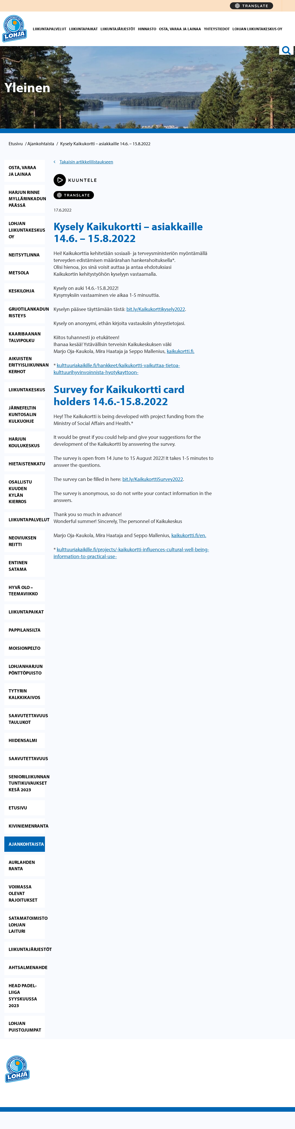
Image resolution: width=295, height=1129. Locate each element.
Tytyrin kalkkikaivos (24, 694)
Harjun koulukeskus (24, 442)
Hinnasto (147, 29)
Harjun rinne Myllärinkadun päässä (27, 198)
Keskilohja (22, 291)
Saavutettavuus (27, 758)
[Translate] (251, 5)
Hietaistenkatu (27, 464)
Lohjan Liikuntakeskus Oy (257, 29)
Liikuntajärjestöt (118, 29)
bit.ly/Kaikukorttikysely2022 (155, 309)
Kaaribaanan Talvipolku (25, 337)
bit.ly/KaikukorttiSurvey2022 (152, 479)
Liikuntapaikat (83, 29)
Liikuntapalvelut (49, 29)
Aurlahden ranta (22, 865)
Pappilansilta (25, 630)
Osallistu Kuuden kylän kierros (20, 492)
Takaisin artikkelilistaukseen (86, 162)
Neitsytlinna (24, 255)
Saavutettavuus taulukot (27, 719)
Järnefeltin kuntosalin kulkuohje (22, 414)
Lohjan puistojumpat (25, 1026)
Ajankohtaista (40, 143)
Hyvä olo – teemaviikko (23, 590)
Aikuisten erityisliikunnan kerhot (27, 365)
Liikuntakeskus (27, 389)
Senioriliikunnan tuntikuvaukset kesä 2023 (27, 783)
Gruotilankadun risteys (27, 312)
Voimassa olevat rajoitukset (23, 893)
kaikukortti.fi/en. (188, 535)
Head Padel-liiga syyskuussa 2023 (23, 995)
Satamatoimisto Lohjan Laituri (27, 924)
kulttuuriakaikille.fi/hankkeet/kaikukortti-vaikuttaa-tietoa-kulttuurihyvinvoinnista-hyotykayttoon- (117, 368)
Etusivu (16, 143)
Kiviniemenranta (27, 826)
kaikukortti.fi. (180, 351)
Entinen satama (18, 566)
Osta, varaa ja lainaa (180, 29)
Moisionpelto (24, 648)
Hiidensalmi (23, 740)
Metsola (19, 272)
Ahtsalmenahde (27, 967)
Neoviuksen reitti (22, 541)
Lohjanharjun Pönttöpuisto (26, 669)
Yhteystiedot (217, 29)
